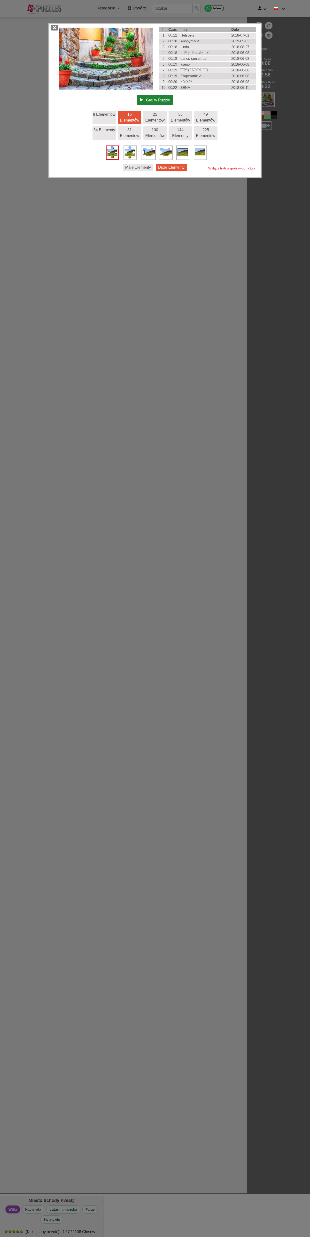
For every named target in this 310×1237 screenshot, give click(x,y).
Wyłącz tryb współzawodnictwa (231, 168)
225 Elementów (205, 133)
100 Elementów (155, 133)
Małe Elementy (138, 167)
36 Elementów (180, 117)
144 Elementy (180, 133)
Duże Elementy (171, 167)
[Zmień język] (279, 8)
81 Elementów (129, 133)
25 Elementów (155, 117)
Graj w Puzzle (156, 100)
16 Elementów (129, 117)
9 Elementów (104, 114)
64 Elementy (104, 130)
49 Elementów (205, 117)
